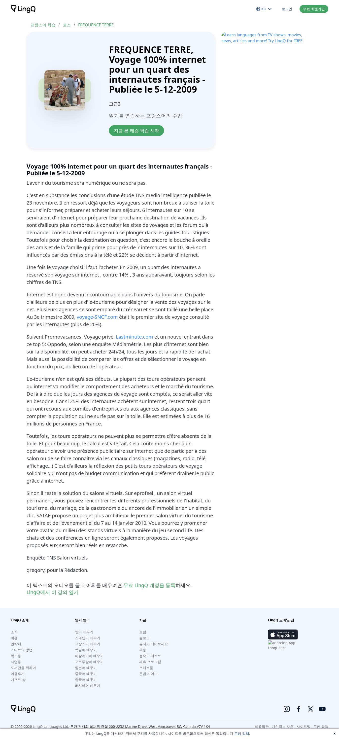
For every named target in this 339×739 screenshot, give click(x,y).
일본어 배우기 (86, 667)
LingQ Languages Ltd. (51, 726)
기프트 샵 (18, 679)
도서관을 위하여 (23, 667)
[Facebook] (299, 709)
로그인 (287, 8)
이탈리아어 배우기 (89, 655)
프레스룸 (146, 667)
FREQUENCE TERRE (96, 25)
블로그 (144, 637)
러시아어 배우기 (87, 685)
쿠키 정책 (241, 733)
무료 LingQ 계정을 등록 (149, 585)
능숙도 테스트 (150, 655)
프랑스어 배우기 (87, 643)
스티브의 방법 (22, 649)
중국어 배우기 (86, 673)
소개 (14, 632)
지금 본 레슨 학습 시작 (136, 131)
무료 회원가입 (314, 8)
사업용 (16, 661)
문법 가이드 (148, 673)
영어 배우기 (84, 632)
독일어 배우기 (86, 649)
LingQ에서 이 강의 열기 (53, 592)
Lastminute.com (134, 336)
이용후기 (18, 673)
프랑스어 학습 (43, 25)
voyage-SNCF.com (97, 317)
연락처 (16, 643)
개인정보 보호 (283, 726)
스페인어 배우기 (87, 637)
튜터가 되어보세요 (153, 643)
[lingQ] (23, 9)
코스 (67, 25)
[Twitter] (310, 709)
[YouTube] (322, 709)
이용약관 (262, 726)
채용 (142, 649)
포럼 (142, 632)
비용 (14, 637)
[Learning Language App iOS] (283, 634)
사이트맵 (303, 726)
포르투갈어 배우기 (89, 661)
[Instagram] (287, 709)
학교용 (16, 655)
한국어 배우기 (86, 679)
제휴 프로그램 (150, 661)
